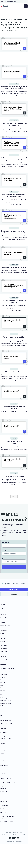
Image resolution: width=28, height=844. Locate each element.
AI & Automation (4, 636)
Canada (2, 824)
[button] (26, 6)
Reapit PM (3, 788)
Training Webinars (5, 736)
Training (2, 773)
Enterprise (3, 682)
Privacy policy (8, 832)
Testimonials (3, 728)
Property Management (6, 617)
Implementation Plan (5, 765)
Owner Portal (3, 659)
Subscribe (3, 753)
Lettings (2, 620)
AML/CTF (3, 638)
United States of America (7, 821)
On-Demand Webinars (6, 723)
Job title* (5, 558)
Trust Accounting (4, 628)
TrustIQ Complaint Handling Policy (10, 834)
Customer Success (5, 768)
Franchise (2, 687)
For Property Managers (6, 700)
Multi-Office (3, 679)
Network (2, 690)
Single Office (3, 677)
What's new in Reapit (5, 738)
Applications (3, 648)
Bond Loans (3, 654)
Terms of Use (22, 834)
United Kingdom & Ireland (7, 816)
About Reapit (3, 748)
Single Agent (3, 674)
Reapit (2, 808)
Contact (2, 750)
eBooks (2, 718)
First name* (5, 542)
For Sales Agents (4, 698)
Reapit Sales (3, 786)
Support (2, 770)
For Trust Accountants (6, 706)
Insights (2, 633)
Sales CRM (3, 614)
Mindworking (3, 801)
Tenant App (3, 656)
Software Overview (5, 612)
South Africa (3, 818)
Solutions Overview (5, 672)
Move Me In (3, 794)
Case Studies (3, 726)
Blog (1, 715)
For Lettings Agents (5, 703)
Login (1, 756)
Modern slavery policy (18, 832)
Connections (3, 630)
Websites (2, 622)
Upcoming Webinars (5, 720)
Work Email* (6, 550)
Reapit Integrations (5, 641)
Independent (3, 685)
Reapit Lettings (4, 791)
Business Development (6, 625)
